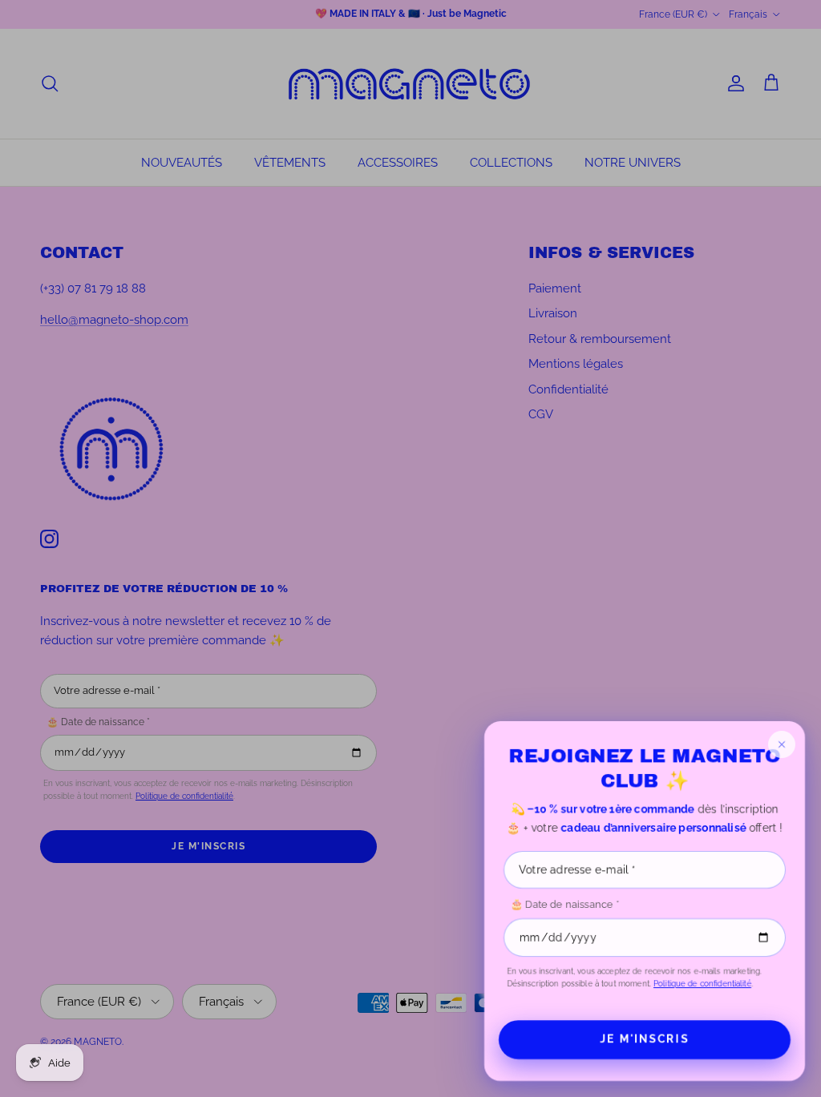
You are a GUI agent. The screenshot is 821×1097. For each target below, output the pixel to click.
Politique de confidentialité (702, 983)
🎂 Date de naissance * (564, 904)
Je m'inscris (645, 1039)
